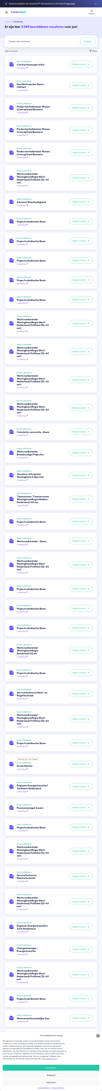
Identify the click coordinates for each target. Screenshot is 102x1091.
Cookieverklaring (44, 1088)
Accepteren (51, 1067)
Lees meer (70, 3)
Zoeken (88, 41)
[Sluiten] (95, 3)
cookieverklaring (51, 1059)
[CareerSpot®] (19, 12)
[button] (98, 1035)
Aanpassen (51, 1082)
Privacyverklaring (58, 1088)
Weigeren (51, 1075)
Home (7, 21)
